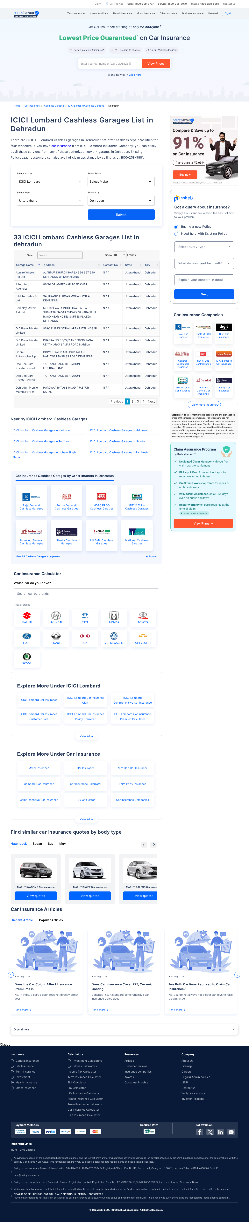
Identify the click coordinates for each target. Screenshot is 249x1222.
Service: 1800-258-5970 (172, 3)
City (147, 264)
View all (85, 736)
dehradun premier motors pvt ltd (27, 389)
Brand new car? (124, 74)
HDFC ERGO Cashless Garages (102, 507)
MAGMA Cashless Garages (101, 542)
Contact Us (229, 3)
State (128, 264)
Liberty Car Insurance (224, 389)
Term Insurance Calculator (84, 1077)
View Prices (156, 63)
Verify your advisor (193, 1093)
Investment (23, 1077)
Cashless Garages (54, 105)
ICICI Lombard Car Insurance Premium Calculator (132, 716)
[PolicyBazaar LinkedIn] (220, 1132)
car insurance (61, 146)
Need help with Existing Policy (204, 233)
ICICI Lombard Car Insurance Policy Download (85, 716)
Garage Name (25, 264)
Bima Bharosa (27, 1149)
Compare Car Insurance (39, 783)
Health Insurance (26, 1082)
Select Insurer (24, 173)
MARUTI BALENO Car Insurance (144, 887)
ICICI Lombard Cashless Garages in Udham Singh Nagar (44, 455)
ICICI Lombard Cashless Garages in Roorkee (41, 441)
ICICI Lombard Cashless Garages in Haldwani (118, 430)
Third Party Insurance (132, 783)
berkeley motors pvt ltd (26, 310)
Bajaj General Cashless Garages (31, 507)
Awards (129, 1077)
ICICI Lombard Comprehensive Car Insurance (132, 700)
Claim (98, 3)
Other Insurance (26, 1087)
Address (49, 264)
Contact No (110, 264)
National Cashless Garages (137, 542)
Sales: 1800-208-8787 (140, 3)
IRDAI (14, 1149)
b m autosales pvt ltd (27, 298)
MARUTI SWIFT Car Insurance (90, 887)
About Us (187, 1060)
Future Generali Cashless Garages (66, 507)
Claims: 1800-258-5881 (205, 3)
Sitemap (186, 1066)
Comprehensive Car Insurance (39, 799)
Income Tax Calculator (82, 1071)
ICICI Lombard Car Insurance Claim (85, 700)
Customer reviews (135, 1066)
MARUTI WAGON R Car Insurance (36, 887)
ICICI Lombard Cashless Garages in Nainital (117, 441)
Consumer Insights (136, 1082)
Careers (186, 1071)
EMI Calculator (77, 1082)
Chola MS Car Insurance (203, 335)
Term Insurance (25, 1071)
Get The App (116, 3)
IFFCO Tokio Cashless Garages (137, 507)
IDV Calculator (86, 799)
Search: (32, 255)
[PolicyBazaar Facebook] (199, 1132)
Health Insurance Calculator (85, 1098)
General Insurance (27, 1060)
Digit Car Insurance (224, 335)
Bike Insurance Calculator (84, 1115)
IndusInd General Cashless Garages (31, 542)
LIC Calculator (77, 1087)
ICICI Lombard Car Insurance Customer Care (38, 716)
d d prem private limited (27, 330)
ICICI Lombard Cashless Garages (86, 105)
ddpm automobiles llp (26, 354)
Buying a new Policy (196, 226)
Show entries (120, 255)
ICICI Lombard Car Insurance (38, 699)
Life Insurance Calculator (83, 1093)
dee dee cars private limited (25, 366)
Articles (129, 1060)
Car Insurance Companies (132, 799)
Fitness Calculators (85, 1066)
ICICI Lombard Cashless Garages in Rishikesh (119, 452)
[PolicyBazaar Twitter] (210, 1132)
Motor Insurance (39, 768)
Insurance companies (138, 1071)
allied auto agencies (22, 286)
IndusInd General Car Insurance (203, 390)
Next (151, 401)
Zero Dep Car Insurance (132, 768)
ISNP (184, 1082)
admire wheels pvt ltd (25, 274)
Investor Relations (192, 1098)
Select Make (94, 173)
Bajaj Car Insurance (182, 335)
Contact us (188, 1087)
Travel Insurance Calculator (85, 1104)
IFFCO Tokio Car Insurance (182, 389)
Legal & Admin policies (195, 1077)
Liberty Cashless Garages (66, 542)
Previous (116, 401)
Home (17, 105)
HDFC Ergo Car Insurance (203, 362)
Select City (94, 192)
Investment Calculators (87, 1060)
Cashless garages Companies (43, 556)
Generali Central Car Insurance (182, 363)
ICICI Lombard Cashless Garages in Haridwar (41, 430)
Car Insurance (32, 105)
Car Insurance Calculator (85, 783)
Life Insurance (25, 1066)
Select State (23, 192)
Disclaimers (22, 1029)
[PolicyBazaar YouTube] (231, 1132)
